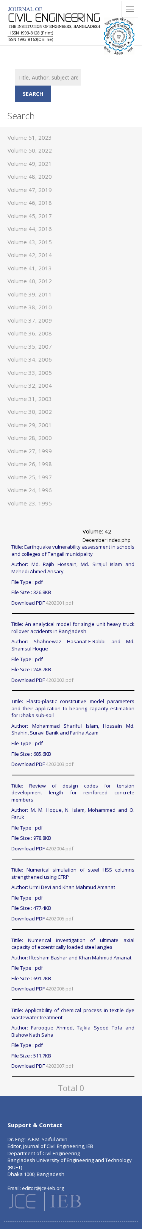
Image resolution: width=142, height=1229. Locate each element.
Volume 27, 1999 (30, 451)
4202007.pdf (59, 1065)
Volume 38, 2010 (30, 307)
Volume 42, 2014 (30, 255)
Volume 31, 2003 (30, 398)
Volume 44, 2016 (30, 228)
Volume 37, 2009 (30, 320)
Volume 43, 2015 (30, 242)
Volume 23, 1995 (30, 503)
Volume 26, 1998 (30, 464)
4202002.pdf (59, 680)
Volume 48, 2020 (30, 176)
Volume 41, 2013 (30, 268)
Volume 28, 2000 (30, 437)
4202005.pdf (59, 918)
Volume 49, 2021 (30, 163)
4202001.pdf (59, 602)
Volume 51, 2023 (30, 137)
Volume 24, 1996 (30, 490)
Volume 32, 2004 (30, 385)
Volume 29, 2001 (30, 425)
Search (33, 93)
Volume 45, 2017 (30, 216)
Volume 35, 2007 (30, 346)
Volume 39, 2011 (30, 294)
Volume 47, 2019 (30, 189)
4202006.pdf (59, 988)
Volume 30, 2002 (30, 411)
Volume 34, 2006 (30, 359)
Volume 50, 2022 (30, 150)
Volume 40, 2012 (30, 281)
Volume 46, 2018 (30, 202)
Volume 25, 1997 (30, 477)
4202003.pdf (59, 764)
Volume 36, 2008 (30, 333)
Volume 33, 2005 (30, 372)
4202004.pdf (59, 848)
